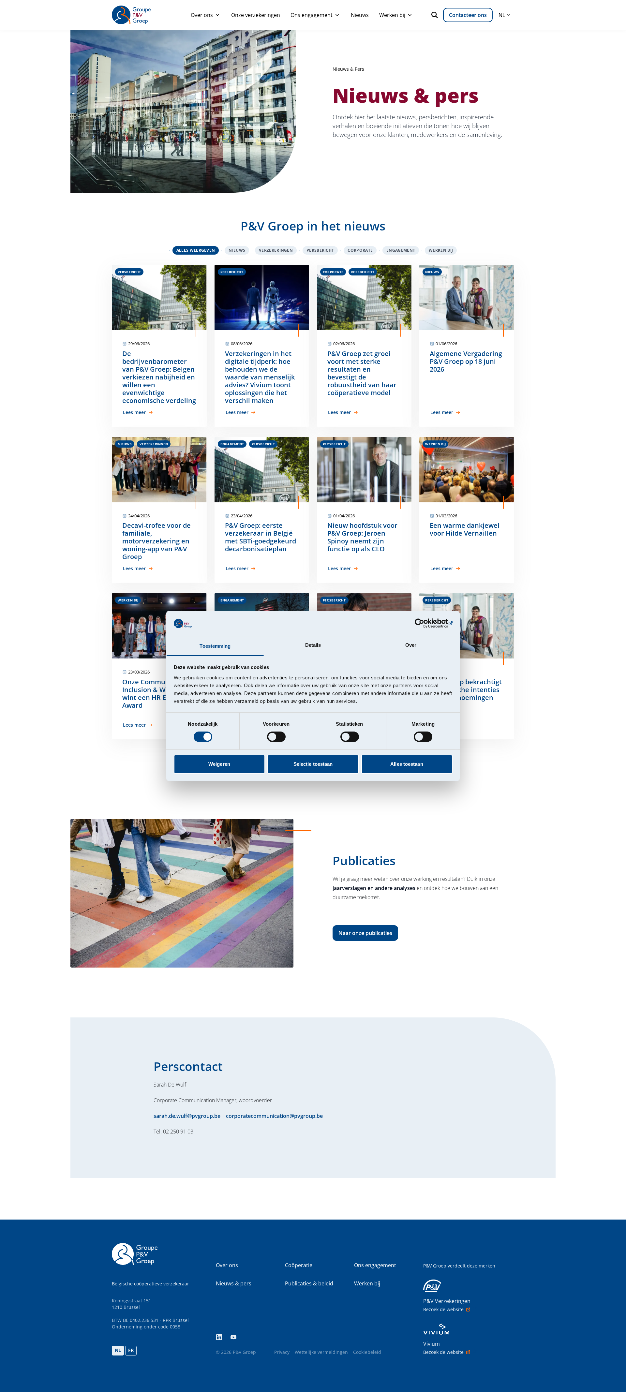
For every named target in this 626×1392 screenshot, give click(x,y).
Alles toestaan (406, 764)
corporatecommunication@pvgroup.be (274, 1115)
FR (131, 1350)
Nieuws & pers (233, 1283)
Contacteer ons (468, 15)
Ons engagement (312, 15)
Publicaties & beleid (309, 1283)
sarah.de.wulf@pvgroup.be (187, 1115)
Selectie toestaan (313, 764)
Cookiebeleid (367, 1352)
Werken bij (392, 15)
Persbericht (320, 250)
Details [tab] (313, 645)
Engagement (400, 250)
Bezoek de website (443, 1309)
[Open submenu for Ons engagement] (337, 15)
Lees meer (134, 412)
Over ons (202, 15)
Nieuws (360, 15)
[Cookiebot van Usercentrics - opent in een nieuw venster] (424, 623)
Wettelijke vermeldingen (321, 1352)
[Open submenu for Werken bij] (410, 15)
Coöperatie (298, 1265)
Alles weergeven (195, 250)
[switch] (276, 737)
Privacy (282, 1352)
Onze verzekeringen (255, 15)
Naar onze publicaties (365, 933)
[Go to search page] (435, 15)
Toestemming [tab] (215, 646)
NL (118, 1350)
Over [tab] (410, 645)
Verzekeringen (276, 250)
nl (502, 15)
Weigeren (219, 764)
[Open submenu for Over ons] (217, 15)
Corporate (360, 250)
